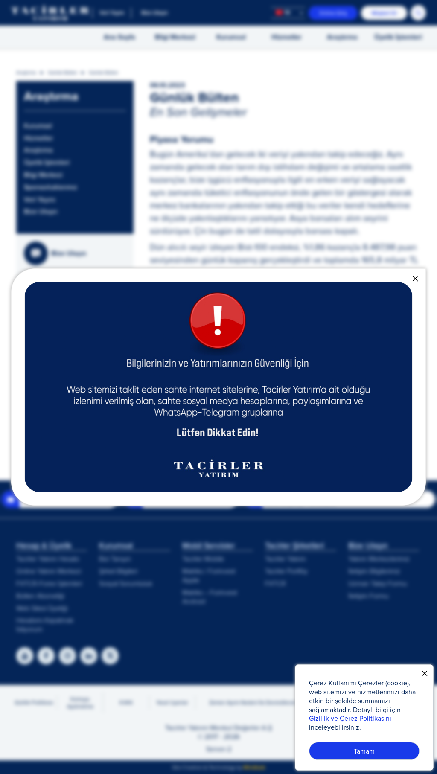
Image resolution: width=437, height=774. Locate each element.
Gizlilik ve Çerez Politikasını (350, 718)
